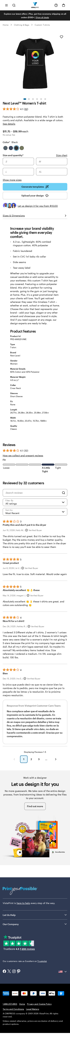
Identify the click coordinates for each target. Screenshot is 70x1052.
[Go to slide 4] (37, 99)
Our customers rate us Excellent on (25, 961)
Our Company (11, 924)
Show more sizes (12, 179)
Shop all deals (42, 17)
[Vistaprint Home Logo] (35, 5)
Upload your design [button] (32, 195)
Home (5, 25)
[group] (35, 170)
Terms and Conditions (13, 1009)
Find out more (35, 806)
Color (10, 142)
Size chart (61, 155)
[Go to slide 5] (41, 99)
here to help (23, 903)
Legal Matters (32, 1009)
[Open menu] (6, 5)
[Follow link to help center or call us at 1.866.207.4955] (56, 5)
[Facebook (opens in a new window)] (4, 971)
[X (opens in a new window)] (9, 971)
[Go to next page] (55, 759)
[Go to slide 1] (25, 99)
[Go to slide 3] (33, 99)
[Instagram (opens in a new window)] (14, 971)
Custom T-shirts (42, 25)
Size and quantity (13, 155)
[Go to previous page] (14, 759)
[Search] (63, 493)
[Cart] (63, 5)
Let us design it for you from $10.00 (38, 205)
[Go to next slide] (65, 63)
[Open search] (14, 5)
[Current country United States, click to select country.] (62, 972)
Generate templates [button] (32, 186)
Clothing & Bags (21, 25)
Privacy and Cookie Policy (39, 1004)
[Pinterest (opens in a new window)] (18, 971)
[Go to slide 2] (29, 99)
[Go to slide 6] (45, 99)
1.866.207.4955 (10, 1004)
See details (9, 123)
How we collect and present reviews (23, 455)
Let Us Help (9, 915)
